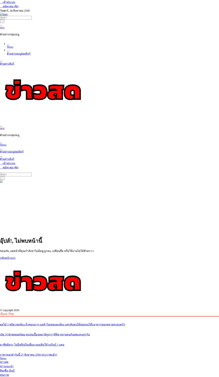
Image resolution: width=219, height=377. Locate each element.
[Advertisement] (109, 209)
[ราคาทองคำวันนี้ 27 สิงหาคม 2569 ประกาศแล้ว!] (109, 348)
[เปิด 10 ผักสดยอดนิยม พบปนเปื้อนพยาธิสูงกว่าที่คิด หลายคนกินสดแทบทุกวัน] (109, 328)
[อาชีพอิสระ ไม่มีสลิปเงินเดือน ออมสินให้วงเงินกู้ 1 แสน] (109, 338)
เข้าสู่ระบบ (8, 2)
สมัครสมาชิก (10, 6)
